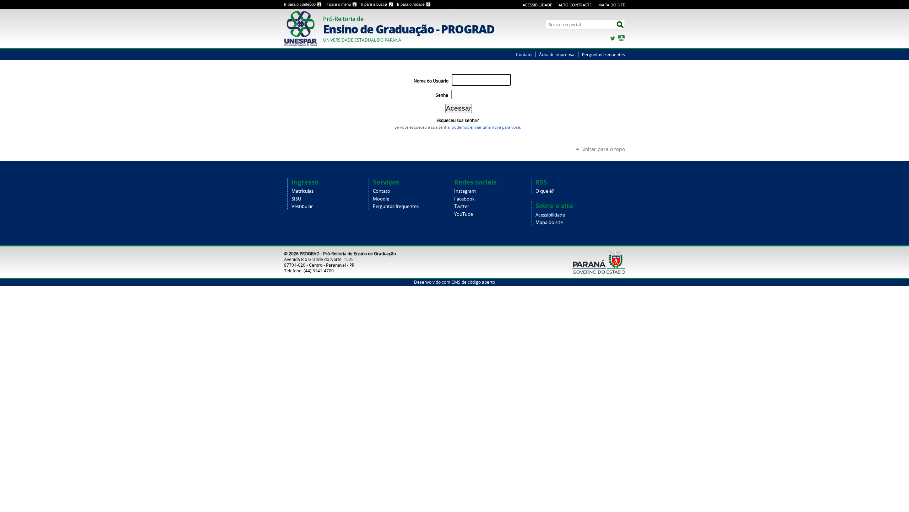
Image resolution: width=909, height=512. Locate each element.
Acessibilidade (537, 4)
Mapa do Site (611, 4)
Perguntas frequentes (603, 54)
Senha (442, 95)
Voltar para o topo (603, 149)
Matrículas (303, 191)
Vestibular (302, 206)
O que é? (544, 191)
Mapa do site (549, 222)
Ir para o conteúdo (302, 4)
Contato (524, 54)
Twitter (612, 38)
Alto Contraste (575, 4)
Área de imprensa (557, 54)
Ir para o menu (340, 4)
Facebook (464, 199)
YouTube (621, 38)
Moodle (381, 199)
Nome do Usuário (431, 81)
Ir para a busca (376, 4)
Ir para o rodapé (413, 4)
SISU (296, 199)
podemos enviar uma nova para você (486, 127)
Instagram (465, 191)
